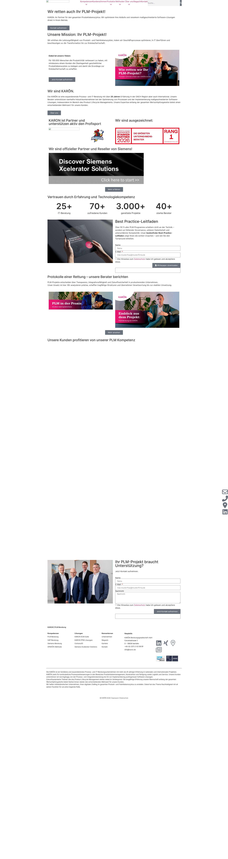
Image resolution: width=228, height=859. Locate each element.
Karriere (105, 643)
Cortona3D (79, 643)
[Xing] (166, 643)
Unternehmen (107, 637)
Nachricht (119, 591)
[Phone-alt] (225, 498)
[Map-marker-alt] (173, 643)
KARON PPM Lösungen (84, 640)
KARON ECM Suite (82, 637)
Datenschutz (139, 259)
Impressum (115, 698)
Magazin (137, 1)
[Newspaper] (159, 650)
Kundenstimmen (99, 1)
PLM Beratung (53, 637)
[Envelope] (225, 492)
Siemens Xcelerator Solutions (86, 647)
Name (117, 245)
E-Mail (118, 252)
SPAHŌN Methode (55, 647)
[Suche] (181, 3)
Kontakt (144, 1)
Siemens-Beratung (55, 643)
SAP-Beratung (53, 640)
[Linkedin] (159, 643)
